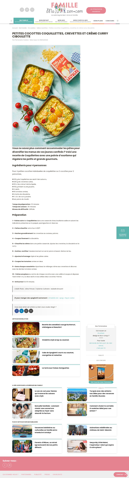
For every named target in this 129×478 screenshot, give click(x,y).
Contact (120, 474)
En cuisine (31, 28)
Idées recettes (42, 28)
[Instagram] (27, 10)
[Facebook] (22, 10)
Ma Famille (23, 28)
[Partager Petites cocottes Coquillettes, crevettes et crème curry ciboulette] (17, 311)
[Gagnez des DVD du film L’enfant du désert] (101, 372)
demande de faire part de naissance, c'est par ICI (101, 345)
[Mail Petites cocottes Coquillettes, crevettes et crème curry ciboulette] (31, 311)
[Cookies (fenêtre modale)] (125, 475)
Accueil (15, 28)
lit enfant (101, 333)
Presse (47, 474)
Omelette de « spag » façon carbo (61, 298)
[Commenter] (26, 311)
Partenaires (26, 474)
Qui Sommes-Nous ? (10, 474)
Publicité (37, 474)
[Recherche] (32, 10)
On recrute (57, 474)
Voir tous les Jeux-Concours (101, 382)
